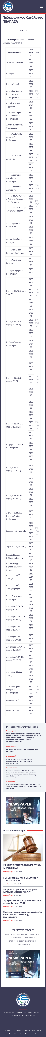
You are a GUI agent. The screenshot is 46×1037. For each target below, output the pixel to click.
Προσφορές (11, 746)
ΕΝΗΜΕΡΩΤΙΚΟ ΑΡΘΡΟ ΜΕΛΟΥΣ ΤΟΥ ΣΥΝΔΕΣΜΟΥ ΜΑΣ (20, 879)
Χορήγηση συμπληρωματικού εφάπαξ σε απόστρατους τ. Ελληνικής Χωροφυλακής (22, 914)
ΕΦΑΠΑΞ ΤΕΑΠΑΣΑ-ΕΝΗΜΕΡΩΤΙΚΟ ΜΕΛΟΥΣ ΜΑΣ (22, 866)
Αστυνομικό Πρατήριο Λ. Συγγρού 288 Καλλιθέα (22, 750)
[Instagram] (15, 1034)
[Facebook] (10, 1034)
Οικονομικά (11, 731)
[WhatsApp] (36, 1034)
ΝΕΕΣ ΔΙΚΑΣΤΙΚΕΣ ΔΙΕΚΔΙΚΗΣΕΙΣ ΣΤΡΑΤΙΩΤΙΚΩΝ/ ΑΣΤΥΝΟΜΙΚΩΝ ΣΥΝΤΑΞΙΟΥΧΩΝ (19, 761)
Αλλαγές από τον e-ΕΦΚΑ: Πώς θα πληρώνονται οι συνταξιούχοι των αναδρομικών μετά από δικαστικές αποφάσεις (21, 774)
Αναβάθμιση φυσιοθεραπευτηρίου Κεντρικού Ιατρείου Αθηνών (20, 890)
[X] (31, 1034)
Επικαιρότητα (8, 872)
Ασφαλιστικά (11, 768)
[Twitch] (26, 1034)
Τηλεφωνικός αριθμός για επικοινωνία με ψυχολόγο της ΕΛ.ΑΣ (22, 901)
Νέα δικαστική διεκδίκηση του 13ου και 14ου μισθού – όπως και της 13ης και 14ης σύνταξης (23, 786)
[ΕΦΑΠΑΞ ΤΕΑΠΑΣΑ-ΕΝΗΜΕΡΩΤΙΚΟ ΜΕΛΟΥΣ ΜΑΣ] (23, 847)
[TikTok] (20, 1034)
